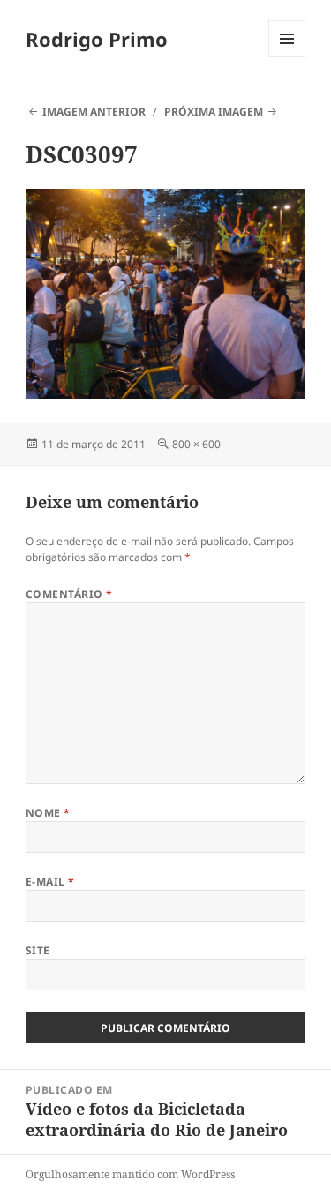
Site (38, 950)
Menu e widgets (287, 56)
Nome (48, 812)
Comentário (69, 594)
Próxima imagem (213, 111)
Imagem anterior (94, 111)
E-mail (50, 881)
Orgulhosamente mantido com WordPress (130, 1174)
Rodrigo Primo (97, 39)
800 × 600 (196, 444)
